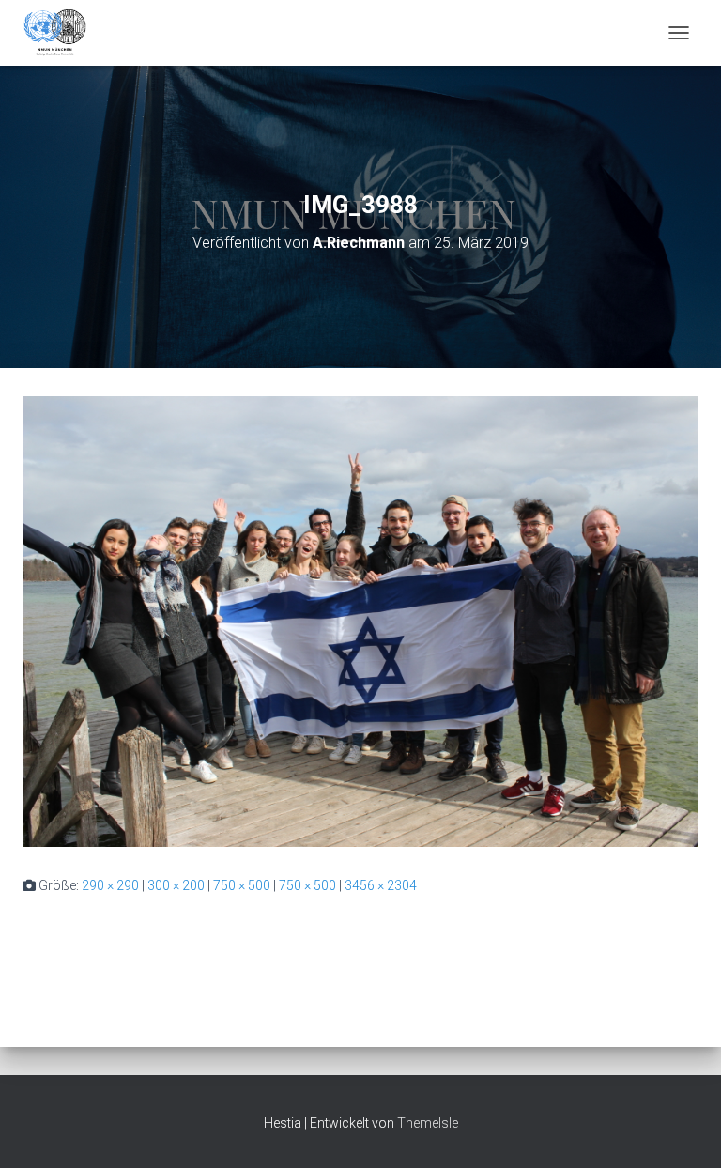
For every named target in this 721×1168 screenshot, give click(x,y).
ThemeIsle (427, 1122)
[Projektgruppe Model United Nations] (62, 32)
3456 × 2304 (381, 885)
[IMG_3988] (360, 620)
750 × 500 (241, 885)
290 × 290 (110, 885)
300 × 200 (176, 885)
